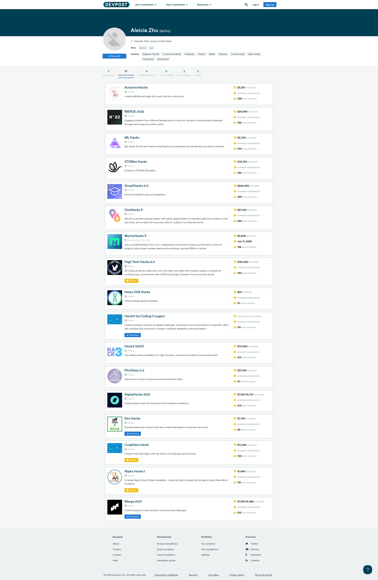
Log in (255, 4)
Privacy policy (236, 574)
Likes (198, 73)
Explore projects (165, 549)
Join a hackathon (144, 4)
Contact (117, 554)
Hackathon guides (166, 560)
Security (193, 574)
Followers (166, 73)
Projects (108, 73)
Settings (205, 554)
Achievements (147, 73)
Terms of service (263, 574)
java (151, 48)
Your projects (208, 543)
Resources (203, 4)
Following (184, 73)
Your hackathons (210, 549)
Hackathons (126, 73)
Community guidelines (166, 574)
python (143, 48)
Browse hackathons (167, 543)
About (116, 543)
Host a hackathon (176, 4)
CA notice (213, 574)
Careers (117, 549)
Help (115, 560)
